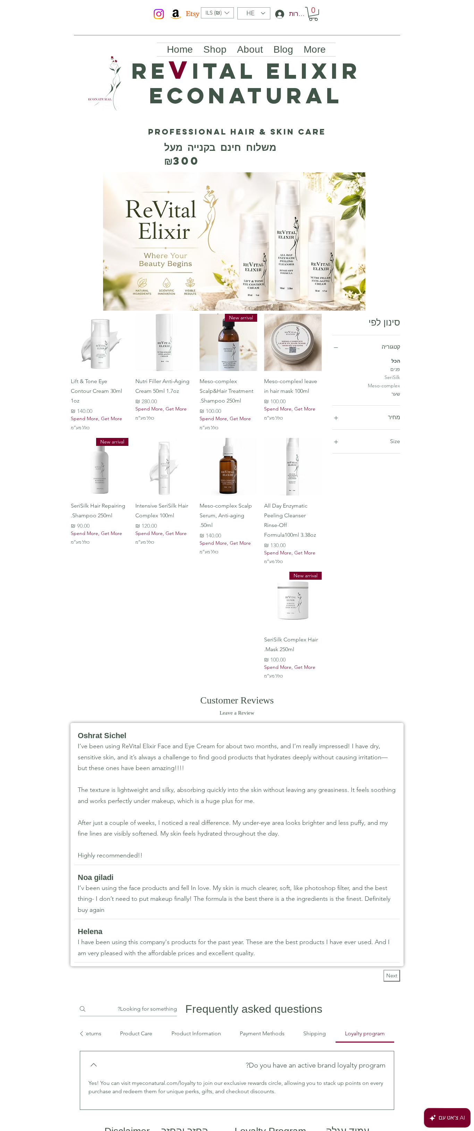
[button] (217, 12)
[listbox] (217, 12)
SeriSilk (392, 377)
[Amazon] (176, 14)
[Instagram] (159, 14)
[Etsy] (193, 14)
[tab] (365, 1034)
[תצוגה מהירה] (293, 342)
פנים (395, 369)
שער (395, 394)
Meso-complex (384, 385)
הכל (395, 361)
